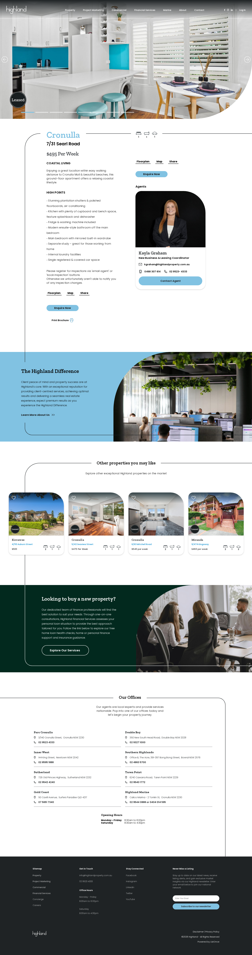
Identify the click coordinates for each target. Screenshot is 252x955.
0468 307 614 (152, 271)
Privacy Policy (212, 931)
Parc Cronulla (43, 732)
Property (70, 10)
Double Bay (133, 732)
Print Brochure (61, 320)
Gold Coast (41, 792)
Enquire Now (62, 308)
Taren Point (133, 772)
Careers (37, 905)
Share (84, 293)
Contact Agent (170, 281)
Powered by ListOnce (208, 941)
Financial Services (144, 10)
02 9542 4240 (46, 782)
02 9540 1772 (137, 782)
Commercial (119, 10)
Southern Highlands (139, 752)
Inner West (41, 752)
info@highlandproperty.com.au (95, 875)
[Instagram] (228, 10)
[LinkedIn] (232, 10)
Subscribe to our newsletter (196, 906)
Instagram (131, 881)
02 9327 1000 (137, 742)
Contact (199, 10)
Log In (242, 10)
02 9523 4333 (46, 742)
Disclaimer (198, 931)
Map (70, 293)
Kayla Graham (153, 253)
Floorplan (54, 293)
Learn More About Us (35, 415)
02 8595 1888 (46, 762)
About (182, 10)
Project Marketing (93, 10)
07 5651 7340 (46, 802)
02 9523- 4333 (178, 271)
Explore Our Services (65, 650)
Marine (167, 10)
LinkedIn (130, 887)
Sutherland (42, 772)
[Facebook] (224, 10)
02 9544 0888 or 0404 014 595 (148, 802)
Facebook (131, 875)
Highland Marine (137, 792)
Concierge (38, 899)
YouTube (130, 899)
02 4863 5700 (138, 762)
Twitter (129, 893)
